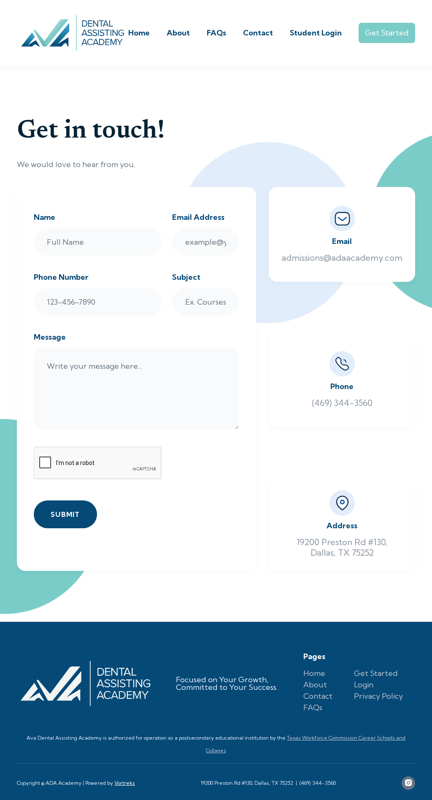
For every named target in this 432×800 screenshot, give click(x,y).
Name (44, 217)
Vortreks (124, 783)
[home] (72, 33)
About (178, 33)
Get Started (387, 33)
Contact (258, 33)
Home (139, 33)
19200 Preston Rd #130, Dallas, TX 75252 (247, 783)
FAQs (216, 33)
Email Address (198, 217)
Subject (186, 277)
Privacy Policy (378, 696)
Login (363, 684)
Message (50, 337)
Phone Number (61, 277)
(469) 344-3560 (318, 783)
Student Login (316, 33)
